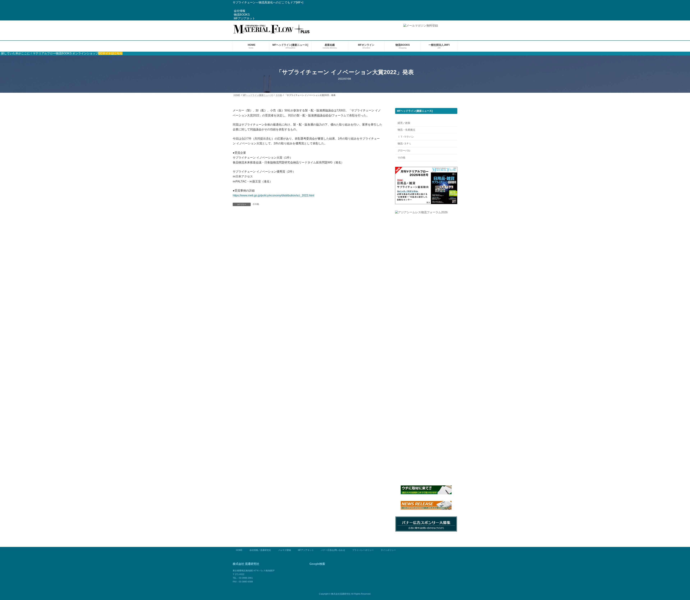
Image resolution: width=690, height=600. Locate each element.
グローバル (404, 150)
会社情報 (239, 10)
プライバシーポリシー (363, 550)
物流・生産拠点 (406, 129)
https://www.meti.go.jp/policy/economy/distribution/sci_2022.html (273, 195)
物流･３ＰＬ (404, 143)
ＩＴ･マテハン (406, 136)
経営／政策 (404, 122)
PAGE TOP (672, 578)
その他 (255, 204)
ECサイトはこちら (110, 53)
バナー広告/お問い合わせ (333, 550)
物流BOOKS (242, 14)
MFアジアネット (244, 18)
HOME (239, 550)
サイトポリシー (388, 550)
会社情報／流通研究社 (260, 550)
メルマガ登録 (284, 550)
